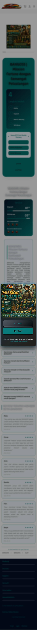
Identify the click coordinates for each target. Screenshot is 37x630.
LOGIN (18, 323)
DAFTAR (18, 331)
